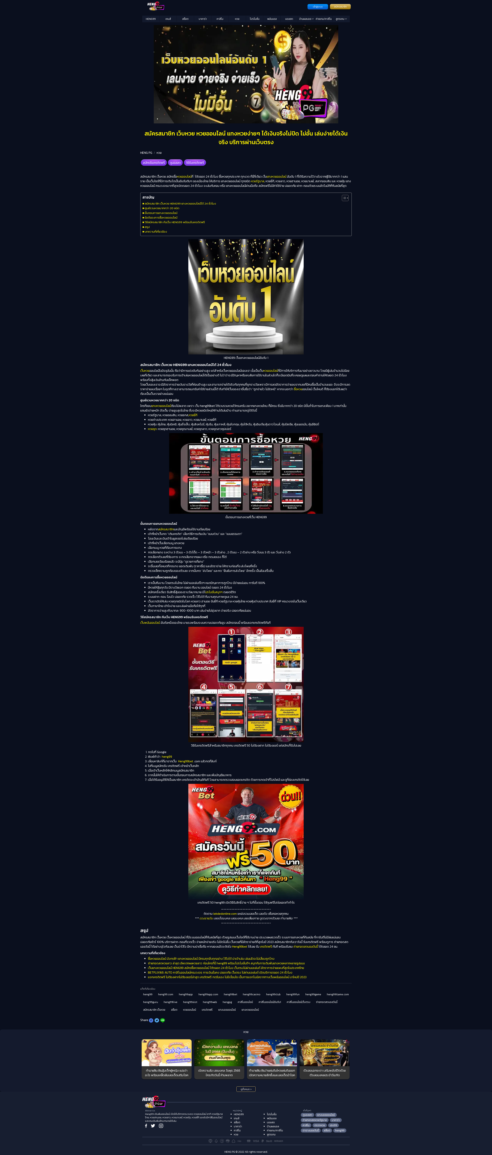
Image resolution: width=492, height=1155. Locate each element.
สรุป (147, 227)
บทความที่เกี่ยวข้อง (156, 231)
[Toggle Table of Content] (343, 198)
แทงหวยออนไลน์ (276, 176)
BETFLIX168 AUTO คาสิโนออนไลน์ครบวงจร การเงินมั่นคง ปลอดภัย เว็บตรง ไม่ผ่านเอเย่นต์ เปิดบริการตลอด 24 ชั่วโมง (220, 972)
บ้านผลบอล (305, 19)
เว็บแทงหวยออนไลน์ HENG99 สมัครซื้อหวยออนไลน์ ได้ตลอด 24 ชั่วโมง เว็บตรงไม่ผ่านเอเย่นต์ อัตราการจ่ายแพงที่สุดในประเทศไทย (226, 967)
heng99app (186, 994)
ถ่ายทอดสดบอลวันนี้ (305, 946)
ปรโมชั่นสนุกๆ (214, 592)
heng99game (313, 994)
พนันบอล (272, 19)
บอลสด (289, 19)
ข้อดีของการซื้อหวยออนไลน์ (161, 217)
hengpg (227, 1002)
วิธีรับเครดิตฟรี (195, 162)
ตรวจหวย (319, 1125)
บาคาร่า (203, 19)
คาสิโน (220, 19)
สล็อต (185, 19)
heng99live (170, 1002)
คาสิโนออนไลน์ (245, 1002)
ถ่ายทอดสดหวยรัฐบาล (315, 1120)
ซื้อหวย (298, 389)
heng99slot (190, 1002)
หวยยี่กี (193, 415)
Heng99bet (185, 761)
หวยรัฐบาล (257, 181)
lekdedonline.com (225, 913)
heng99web (210, 1002)
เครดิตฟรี (266, 946)
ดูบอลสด (175, 162)
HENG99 (151, 19)
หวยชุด (152, 429)
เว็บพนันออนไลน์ (150, 622)
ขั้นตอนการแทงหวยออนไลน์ (161, 213)
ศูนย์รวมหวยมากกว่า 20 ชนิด (162, 208)
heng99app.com (208, 994)
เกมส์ (168, 19)
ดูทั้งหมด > (246, 1089)
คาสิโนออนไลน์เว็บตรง (298, 1002)
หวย (237, 19)
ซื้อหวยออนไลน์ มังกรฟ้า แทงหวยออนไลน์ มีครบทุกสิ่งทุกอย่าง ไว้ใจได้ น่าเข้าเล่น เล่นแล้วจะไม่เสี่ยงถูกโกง (211, 958)
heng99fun (293, 994)
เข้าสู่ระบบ (318, 6)
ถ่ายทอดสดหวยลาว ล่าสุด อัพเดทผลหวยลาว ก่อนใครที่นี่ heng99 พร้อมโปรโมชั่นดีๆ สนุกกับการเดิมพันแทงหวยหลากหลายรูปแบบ (226, 963)
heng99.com (165, 994)
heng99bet (230, 994)
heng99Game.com (338, 994)
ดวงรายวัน (206, 918)
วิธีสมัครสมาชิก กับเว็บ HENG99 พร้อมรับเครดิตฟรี (175, 222)
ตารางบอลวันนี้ (311, 1130)
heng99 (167, 756)
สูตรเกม (340, 19)
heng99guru (150, 1002)
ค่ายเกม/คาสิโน (324, 19)
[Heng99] (224, 6)
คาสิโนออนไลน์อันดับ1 (270, 1002)
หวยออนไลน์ (184, 176)
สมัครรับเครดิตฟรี (154, 162)
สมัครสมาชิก (340, 6)
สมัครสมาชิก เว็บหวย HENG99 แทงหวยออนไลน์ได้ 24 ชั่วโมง (180, 203)
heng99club (273, 994)
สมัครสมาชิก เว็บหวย (154, 1010)
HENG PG (146, 152)
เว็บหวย (145, 370)
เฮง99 (333, 1125)
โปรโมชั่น (254, 19)
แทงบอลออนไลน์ (227, 1010)
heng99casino (251, 994)
